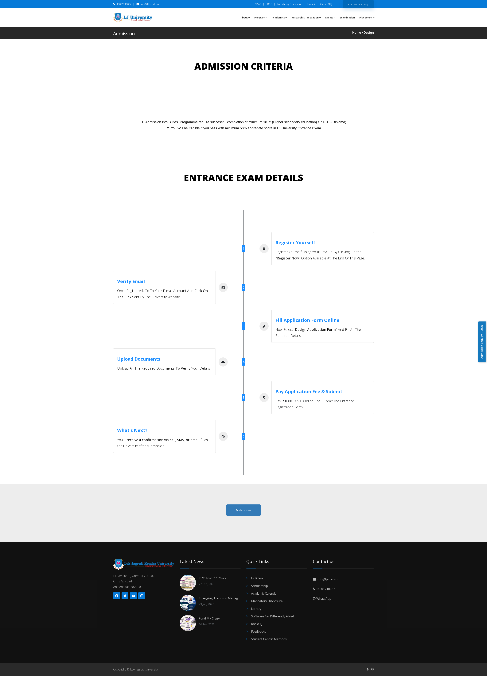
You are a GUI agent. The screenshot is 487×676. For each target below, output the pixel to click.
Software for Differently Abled (272, 616)
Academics (278, 17)
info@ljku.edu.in (149, 4)
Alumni (311, 4)
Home (357, 32)
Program (259, 17)
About (244, 17)
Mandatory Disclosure (289, 4)
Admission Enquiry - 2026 (482, 342)
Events (329, 17)
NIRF (370, 669)
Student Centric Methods (269, 639)
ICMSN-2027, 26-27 (212, 578)
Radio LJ (257, 624)
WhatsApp (323, 598)
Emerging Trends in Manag (218, 598)
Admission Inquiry (358, 4)
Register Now (243, 510)
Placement (365, 17)
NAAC (258, 4)
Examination (347, 17)
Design (369, 32)
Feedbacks (258, 631)
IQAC (269, 4)
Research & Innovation (305, 17)
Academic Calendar (264, 593)
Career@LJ (326, 4)
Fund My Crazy (209, 618)
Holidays (257, 578)
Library (256, 609)
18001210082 (123, 4)
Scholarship (259, 586)
